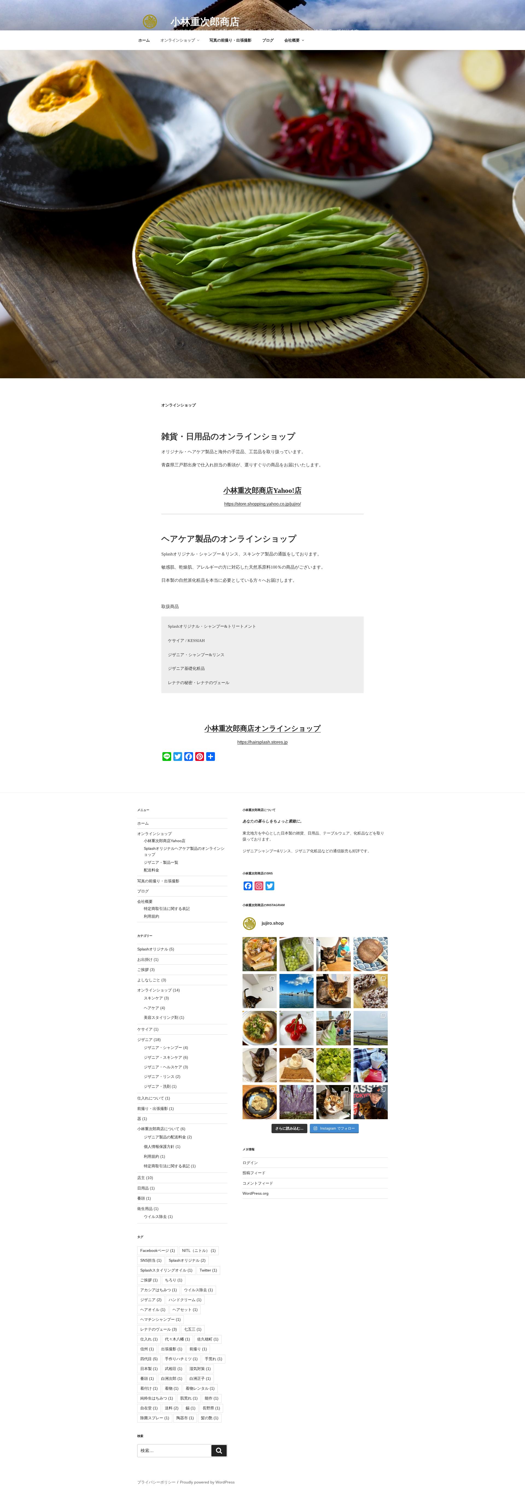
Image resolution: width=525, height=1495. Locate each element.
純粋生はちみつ (156, 1398)
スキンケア (153, 998)
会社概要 (292, 40)
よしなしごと (148, 980)
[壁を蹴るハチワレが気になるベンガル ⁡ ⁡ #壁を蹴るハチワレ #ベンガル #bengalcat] (260, 991)
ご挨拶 (143, 969)
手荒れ (213, 1359)
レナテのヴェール (158, 1329)
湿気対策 (200, 1368)
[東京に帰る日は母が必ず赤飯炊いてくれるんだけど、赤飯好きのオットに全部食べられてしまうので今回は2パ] (371, 991)
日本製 (149, 1368)
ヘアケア (151, 1008)
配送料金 (151, 870)
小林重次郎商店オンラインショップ (263, 728)
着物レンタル (200, 1388)
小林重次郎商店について (158, 1129)
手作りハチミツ (181, 1359)
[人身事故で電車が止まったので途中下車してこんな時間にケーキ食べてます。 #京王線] (296, 1065)
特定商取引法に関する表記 (167, 908)
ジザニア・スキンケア (163, 1057)
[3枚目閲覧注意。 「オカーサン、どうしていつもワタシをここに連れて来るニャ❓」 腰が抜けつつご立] (333, 991)
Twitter (208, 1270)
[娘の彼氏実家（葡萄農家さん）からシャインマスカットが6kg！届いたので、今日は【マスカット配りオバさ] (296, 954)
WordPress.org (256, 1193)
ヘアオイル (152, 1309)
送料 (172, 1408)
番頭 (141, 1198)
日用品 (143, 1188)
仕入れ (149, 1339)
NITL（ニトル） (199, 1250)
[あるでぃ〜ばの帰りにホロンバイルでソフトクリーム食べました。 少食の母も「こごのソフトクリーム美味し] (333, 1028)
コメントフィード (258, 1183)
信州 (147, 1349)
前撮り (198, 1349)
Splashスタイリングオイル (166, 1270)
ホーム (144, 40)
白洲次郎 (171, 1378)
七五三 (193, 1329)
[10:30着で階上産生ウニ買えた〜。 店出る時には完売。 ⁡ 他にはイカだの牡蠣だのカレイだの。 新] (371, 1028)
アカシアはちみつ (158, 1290)
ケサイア (145, 1029)
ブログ (268, 40)
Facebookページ (157, 1250)
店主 (141, 1178)
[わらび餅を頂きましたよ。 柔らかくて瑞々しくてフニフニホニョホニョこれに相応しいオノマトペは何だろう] (260, 1102)
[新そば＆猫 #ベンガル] (333, 954)
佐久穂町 (207, 1339)
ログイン (250, 1162)
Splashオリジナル (152, 949)
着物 (172, 1388)
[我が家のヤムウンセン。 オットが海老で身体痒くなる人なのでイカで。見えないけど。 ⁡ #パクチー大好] (333, 1065)
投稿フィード (254, 1173)
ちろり (173, 1280)
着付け (149, 1388)
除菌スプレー (154, 1418)
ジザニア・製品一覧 (161, 862)
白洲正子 (200, 1378)
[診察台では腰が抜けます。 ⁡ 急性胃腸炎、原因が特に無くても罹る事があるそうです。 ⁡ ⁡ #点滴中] (333, 1102)
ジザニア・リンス (159, 1076)
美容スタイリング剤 (161, 1017)
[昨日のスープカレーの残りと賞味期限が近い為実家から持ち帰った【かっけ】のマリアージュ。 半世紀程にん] (260, 954)
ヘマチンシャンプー (160, 1319)
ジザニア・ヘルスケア (163, 1067)
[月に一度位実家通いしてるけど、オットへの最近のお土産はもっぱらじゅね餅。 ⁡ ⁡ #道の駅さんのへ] (371, 954)
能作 (211, 1398)
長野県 (211, 1408)
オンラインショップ (178, 40)
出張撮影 (171, 1349)
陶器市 (185, 1418)
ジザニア (145, 1039)
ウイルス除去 (155, 1216)
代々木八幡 (177, 1339)
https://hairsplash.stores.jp (262, 742)
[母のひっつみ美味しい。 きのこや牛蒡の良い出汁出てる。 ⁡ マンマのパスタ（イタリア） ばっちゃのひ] (260, 1028)
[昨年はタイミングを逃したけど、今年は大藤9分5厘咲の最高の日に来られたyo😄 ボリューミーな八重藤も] (296, 1102)
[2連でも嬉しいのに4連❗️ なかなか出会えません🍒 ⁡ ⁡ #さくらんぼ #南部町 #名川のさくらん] (296, 1028)
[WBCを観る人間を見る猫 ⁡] (371, 1102)
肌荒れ (189, 1398)
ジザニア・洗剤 (157, 1086)
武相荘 (173, 1368)
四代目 (149, 1359)
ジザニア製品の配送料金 (165, 1137)
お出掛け (145, 959)
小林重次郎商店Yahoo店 (164, 841)
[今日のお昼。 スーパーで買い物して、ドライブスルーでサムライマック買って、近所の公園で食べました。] (371, 1065)
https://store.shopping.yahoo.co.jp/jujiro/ (262, 504)
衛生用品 (145, 1208)
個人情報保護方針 (159, 1146)
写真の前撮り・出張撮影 (230, 40)
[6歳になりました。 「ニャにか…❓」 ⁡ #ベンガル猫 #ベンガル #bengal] (260, 1065)
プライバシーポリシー (156, 1482)
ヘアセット (185, 1309)
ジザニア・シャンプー (163, 1047)
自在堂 (149, 1408)
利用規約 (151, 916)
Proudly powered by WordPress (207, 1482)
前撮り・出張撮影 (152, 1108)
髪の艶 (209, 1418)
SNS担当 (151, 1260)
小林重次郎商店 (205, 21)
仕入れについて (150, 1098)
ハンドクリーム (185, 1300)
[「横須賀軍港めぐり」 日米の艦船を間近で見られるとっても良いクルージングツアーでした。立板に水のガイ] (296, 991)
